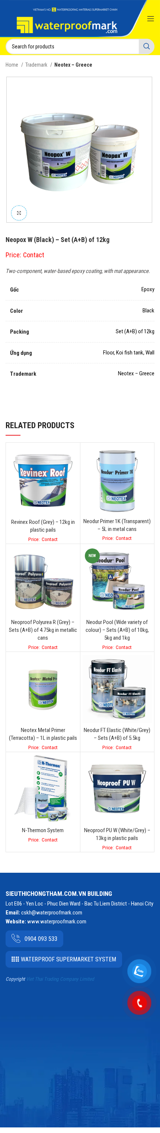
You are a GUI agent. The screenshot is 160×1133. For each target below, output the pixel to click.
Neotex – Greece (73, 65)
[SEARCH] (146, 46)
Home (12, 65)
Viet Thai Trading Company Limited (60, 979)
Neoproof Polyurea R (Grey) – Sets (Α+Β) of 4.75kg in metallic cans (43, 630)
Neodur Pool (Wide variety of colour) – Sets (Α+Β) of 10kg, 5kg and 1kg (117, 630)
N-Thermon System (43, 830)
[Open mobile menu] (150, 18)
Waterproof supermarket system (68, 959)
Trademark (36, 65)
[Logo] (67, 20)
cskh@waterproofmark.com (51, 912)
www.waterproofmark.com (56, 921)
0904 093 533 (41, 938)
